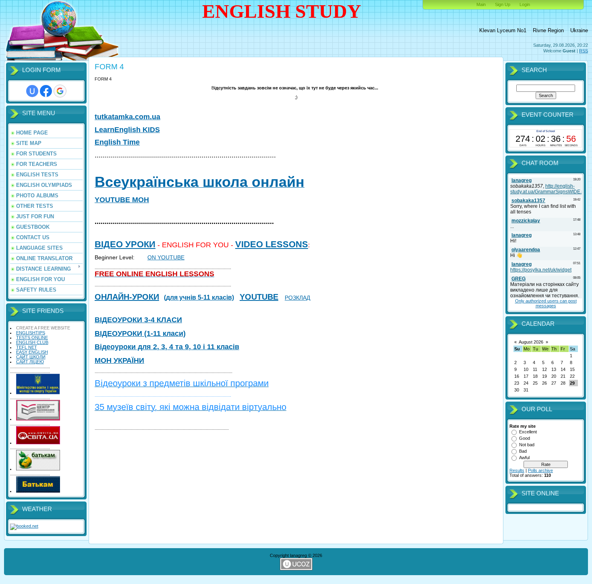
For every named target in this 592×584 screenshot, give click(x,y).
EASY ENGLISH (32, 352)
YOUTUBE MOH (122, 200)
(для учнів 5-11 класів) (199, 297)
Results (516, 470)
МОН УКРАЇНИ (119, 360)
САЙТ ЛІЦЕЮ (30, 361)
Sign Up (502, 4)
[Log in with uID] (32, 91)
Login (525, 4)
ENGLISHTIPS (30, 332)
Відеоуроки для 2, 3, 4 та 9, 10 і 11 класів (167, 347)
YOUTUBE (259, 296)
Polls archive (540, 470)
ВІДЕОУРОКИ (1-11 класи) (140, 333)
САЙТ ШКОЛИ (31, 356)
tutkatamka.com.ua (127, 117)
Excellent (528, 431)
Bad (523, 451)
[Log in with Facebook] (46, 91)
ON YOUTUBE (165, 257)
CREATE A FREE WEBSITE (43, 327)
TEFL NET (26, 347)
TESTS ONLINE (32, 337)
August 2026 (531, 342)
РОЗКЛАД (297, 297)
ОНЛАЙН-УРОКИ (127, 296)
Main (481, 4)
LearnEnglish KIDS (127, 130)
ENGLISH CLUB (32, 342)
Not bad (526, 444)
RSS (583, 50)
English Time (117, 142)
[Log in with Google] (60, 91)
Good (524, 438)
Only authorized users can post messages (546, 303)
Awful (524, 457)
